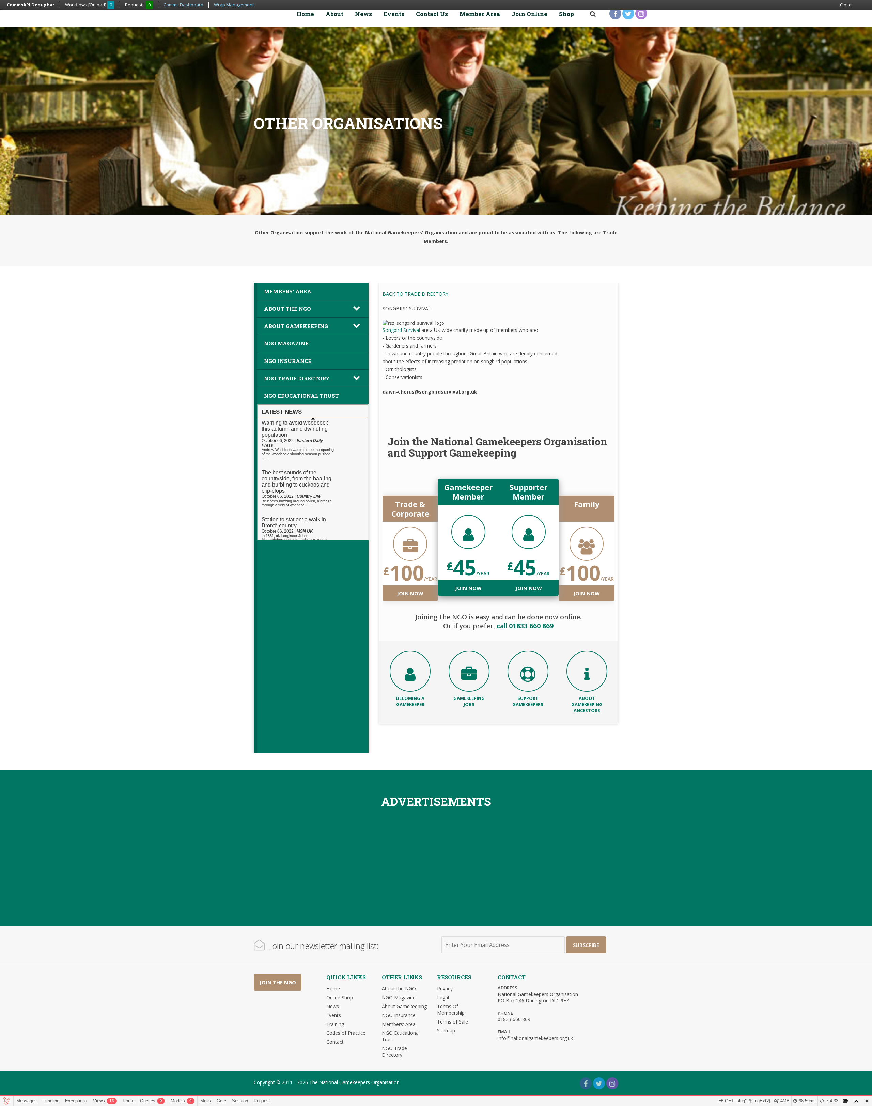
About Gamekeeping (296, 326)
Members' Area (399, 1024)
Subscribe (586, 944)
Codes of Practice (345, 1033)
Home (305, 14)
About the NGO (399, 988)
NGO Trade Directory (297, 378)
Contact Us (432, 14)
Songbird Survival (401, 330)
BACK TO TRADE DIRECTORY (415, 294)
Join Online (529, 14)
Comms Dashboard (183, 5)
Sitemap (446, 1030)
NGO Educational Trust (301, 395)
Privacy (445, 988)
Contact (335, 1042)
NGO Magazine (286, 343)
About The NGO (287, 308)
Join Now (410, 593)
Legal (443, 997)
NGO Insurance (287, 360)
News (363, 14)
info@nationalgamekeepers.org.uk (535, 1038)
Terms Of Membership (451, 1009)
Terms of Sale (452, 1021)
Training (335, 1024)
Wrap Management (234, 5)
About (334, 14)
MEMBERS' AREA (287, 291)
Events (394, 14)
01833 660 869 (514, 1019)
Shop (566, 14)
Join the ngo (278, 982)
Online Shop (339, 997)
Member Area (480, 14)
